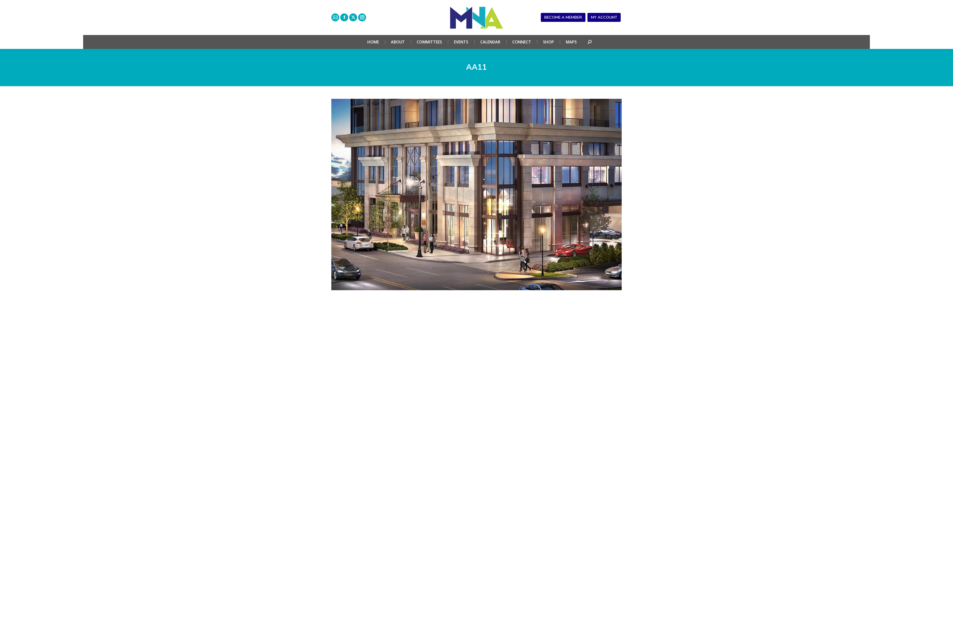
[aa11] (476, 194)
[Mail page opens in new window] (335, 17)
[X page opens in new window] (353, 17)
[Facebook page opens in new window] (344, 17)
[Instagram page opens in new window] (362, 17)
